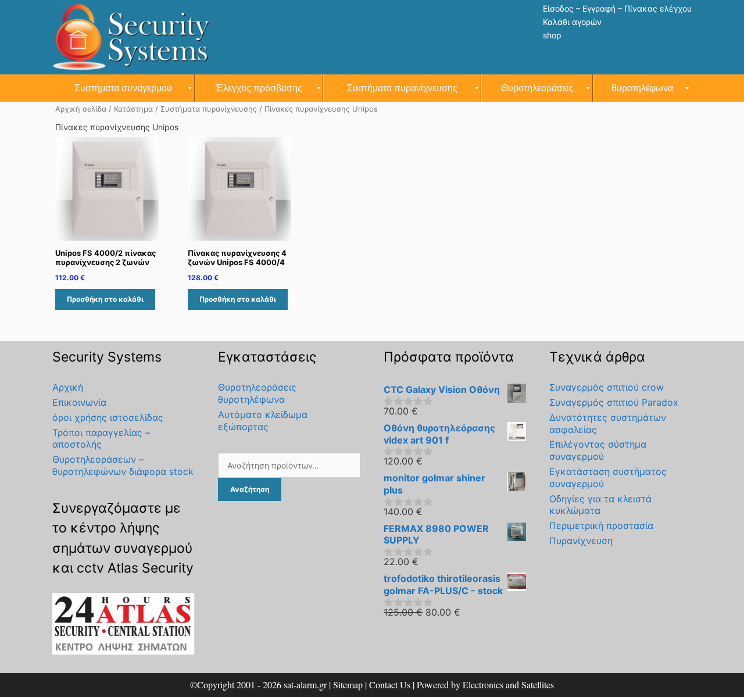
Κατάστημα (133, 109)
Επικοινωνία (79, 402)
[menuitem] (123, 88)
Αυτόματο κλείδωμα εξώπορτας (262, 421)
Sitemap (348, 684)
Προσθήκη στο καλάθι (105, 299)
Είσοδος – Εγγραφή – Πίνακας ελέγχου (617, 8)
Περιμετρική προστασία (601, 525)
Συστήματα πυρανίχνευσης (208, 109)
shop (552, 35)
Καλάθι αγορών (572, 22)
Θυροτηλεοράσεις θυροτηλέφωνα (257, 393)
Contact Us (389, 684)
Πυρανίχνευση (581, 540)
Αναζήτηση (249, 489)
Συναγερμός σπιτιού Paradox (613, 402)
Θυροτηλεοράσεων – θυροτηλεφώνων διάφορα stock (123, 465)
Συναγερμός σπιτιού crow (606, 387)
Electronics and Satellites (508, 684)
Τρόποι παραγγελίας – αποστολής (101, 439)
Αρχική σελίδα (80, 109)
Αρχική (67, 387)
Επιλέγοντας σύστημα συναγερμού (597, 450)
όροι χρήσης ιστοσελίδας (107, 417)
